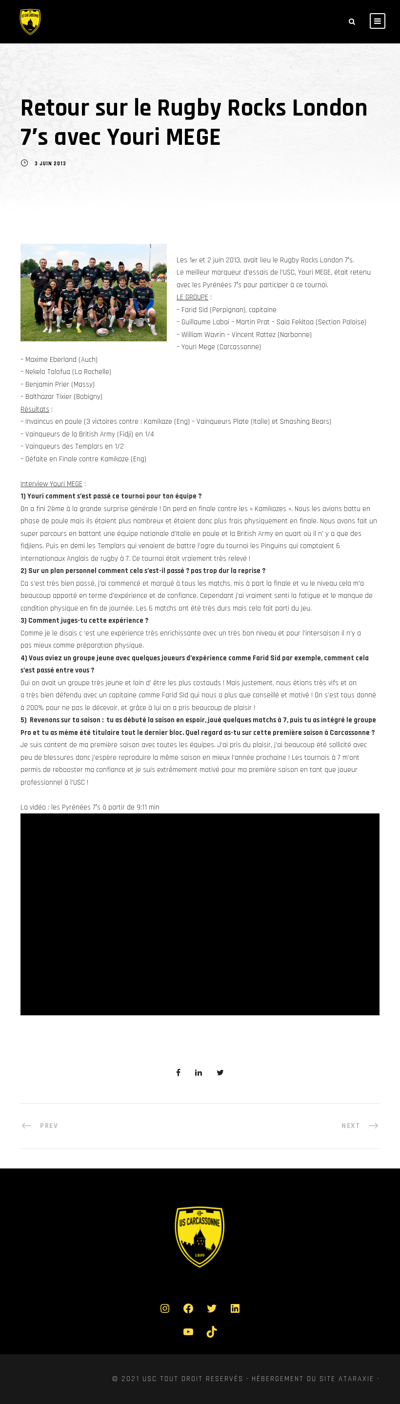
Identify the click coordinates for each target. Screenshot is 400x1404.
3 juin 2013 (50, 164)
